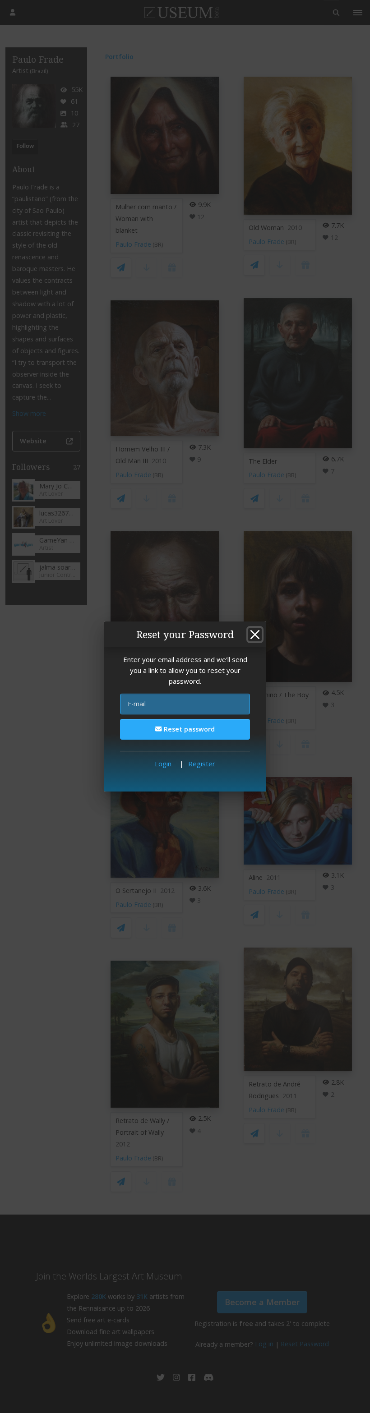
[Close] (255, 634)
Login (163, 763)
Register (201, 763)
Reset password (188, 729)
